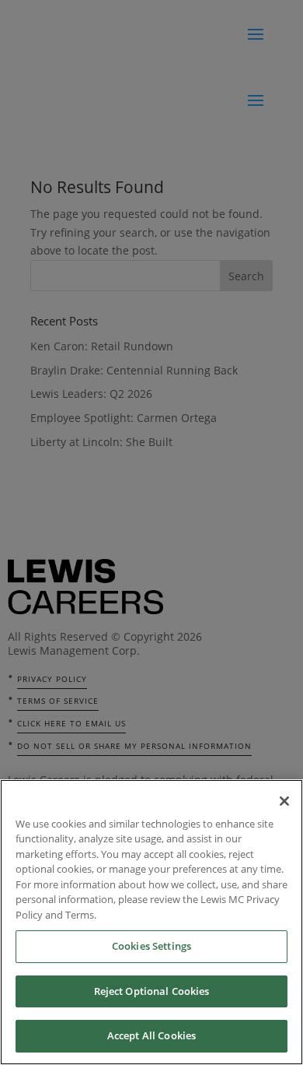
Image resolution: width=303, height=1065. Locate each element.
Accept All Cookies (151, 1035)
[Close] (284, 801)
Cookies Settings (151, 946)
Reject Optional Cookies (152, 991)
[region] (151, 922)
